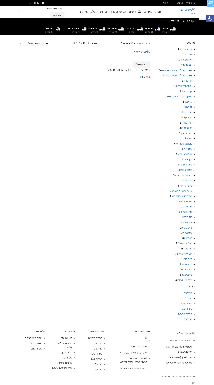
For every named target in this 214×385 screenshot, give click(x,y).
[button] (210, 18)
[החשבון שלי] (20, 3)
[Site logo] (187, 11)
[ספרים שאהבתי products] (25, 3)
